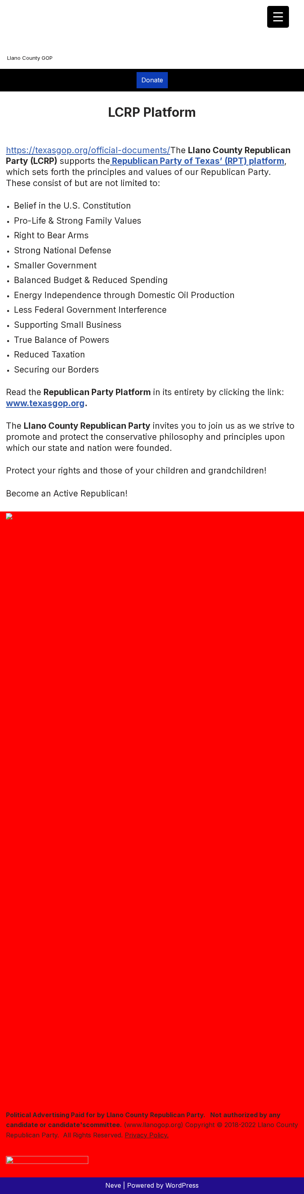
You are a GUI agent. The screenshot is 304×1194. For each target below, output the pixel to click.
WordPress (182, 1185)
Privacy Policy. (147, 1135)
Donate (152, 80)
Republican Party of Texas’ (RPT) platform (197, 161)
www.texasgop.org (45, 403)
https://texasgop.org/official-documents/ (88, 150)
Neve (113, 1185)
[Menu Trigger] (278, 17)
